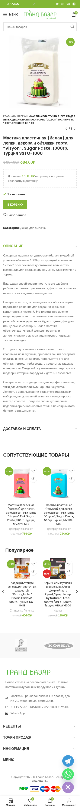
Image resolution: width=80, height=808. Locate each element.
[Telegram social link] (74, 4)
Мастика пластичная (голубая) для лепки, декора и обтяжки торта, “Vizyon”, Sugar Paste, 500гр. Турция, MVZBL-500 (59, 514)
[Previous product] (66, 129)
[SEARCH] (72, 26)
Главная (9, 116)
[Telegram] (68, 761)
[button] (33, 479)
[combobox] (40, 26)
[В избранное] (33, 471)
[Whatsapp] (68, 774)
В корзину (15, 204)
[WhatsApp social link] (62, 4)
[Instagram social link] (57, 4)
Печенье (28, 610)
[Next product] (75, 129)
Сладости (16, 610)
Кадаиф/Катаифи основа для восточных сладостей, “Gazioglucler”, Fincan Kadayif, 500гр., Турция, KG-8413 (22, 594)
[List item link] (40, 713)
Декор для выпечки (33, 227)
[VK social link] (68, 4)
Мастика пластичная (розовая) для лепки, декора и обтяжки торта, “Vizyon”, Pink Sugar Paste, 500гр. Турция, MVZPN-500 (21, 514)
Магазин (22, 116)
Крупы (58, 610)
